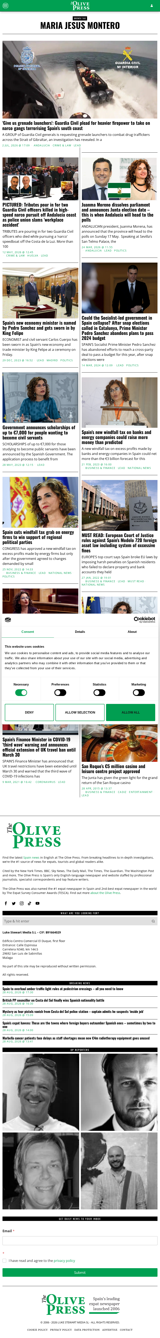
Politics (120, 250)
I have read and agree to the (42, 1261)
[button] (153, 921)
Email (8, 1231)
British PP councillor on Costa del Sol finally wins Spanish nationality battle (53, 1000)
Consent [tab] (27, 631)
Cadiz (122, 792)
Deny (29, 712)
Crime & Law (62, 145)
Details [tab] (80, 631)
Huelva (32, 255)
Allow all (131, 712)
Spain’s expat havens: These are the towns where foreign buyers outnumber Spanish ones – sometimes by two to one (78, 1025)
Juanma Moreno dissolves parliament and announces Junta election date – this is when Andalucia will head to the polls (117, 212)
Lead (77, 145)
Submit (80, 1272)
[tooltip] (5, 903)
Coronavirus (46, 782)
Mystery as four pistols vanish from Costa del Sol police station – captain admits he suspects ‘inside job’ (73, 1012)
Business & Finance (100, 468)
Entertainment (141, 792)
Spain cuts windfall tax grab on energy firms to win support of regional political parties (38, 537)
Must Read (136, 581)
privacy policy (64, 1260)
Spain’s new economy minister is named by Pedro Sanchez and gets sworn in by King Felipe (39, 327)
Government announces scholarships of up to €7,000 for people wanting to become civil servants (38, 432)
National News (139, 468)
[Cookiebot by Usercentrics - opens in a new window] (137, 620)
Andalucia (42, 145)
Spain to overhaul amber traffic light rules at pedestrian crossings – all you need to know (62, 989)
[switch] (60, 692)
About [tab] (132, 631)
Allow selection (80, 712)
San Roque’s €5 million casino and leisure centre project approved (113, 768)
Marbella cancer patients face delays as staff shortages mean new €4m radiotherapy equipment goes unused (76, 1038)
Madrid (52, 360)
